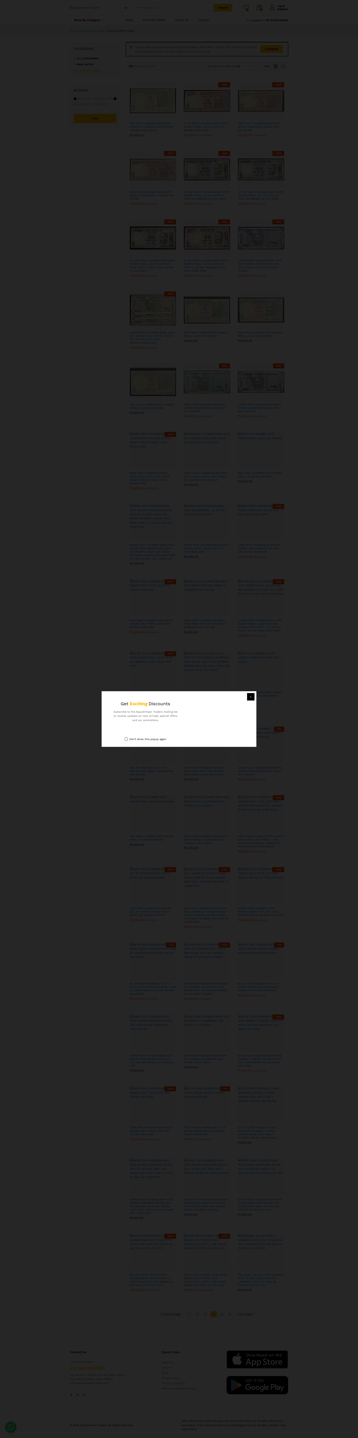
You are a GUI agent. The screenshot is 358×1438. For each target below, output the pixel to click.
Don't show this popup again (147, 739)
